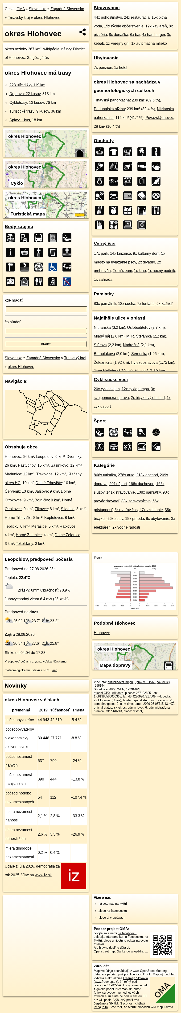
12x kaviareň (156, 26)
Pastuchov (27, 465)
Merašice (39, 526)
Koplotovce (53, 518)
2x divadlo (146, 262)
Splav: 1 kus (19, 120)
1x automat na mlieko (149, 43)
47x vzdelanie (151, 510)
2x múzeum (122, 271)
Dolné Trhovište (49, 483)
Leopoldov (44, 457)
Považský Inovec (159, 118)
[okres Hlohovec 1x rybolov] (157, 446)
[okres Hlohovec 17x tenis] (143, 432)
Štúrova (100, 345)
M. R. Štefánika (139, 336)
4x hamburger (153, 35)
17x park (101, 253)
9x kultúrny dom (146, 253)
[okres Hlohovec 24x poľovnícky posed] (54, 281)
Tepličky (11, 526)
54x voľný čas (126, 510)
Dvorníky (73, 457)
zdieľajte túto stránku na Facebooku (118, 936)
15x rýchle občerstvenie (124, 26)
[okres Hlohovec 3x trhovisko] (129, 181)
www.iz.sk (43, 875)
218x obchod (147, 475)
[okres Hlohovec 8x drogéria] (157, 151)
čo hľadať (13, 322)
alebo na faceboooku (113, 910)
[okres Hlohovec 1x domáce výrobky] (157, 210)
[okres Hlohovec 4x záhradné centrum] (157, 166)
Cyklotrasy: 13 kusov (26, 103)
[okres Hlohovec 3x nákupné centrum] (143, 181)
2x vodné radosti (126, 527)
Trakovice (44, 474)
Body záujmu (19, 226)
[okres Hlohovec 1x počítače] (129, 224)
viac (54, 670)
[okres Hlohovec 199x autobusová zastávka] (40, 237)
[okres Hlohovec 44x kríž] (68, 252)
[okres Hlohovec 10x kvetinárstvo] (143, 151)
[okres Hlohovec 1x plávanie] (143, 446)
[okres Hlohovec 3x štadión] (115, 446)
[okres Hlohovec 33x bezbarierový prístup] (54, 267)
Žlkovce (41, 509)
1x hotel (120, 68)
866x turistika (105, 475)
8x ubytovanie (157, 519)
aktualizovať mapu (120, 682)
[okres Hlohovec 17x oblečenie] (115, 151)
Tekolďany (24, 544)
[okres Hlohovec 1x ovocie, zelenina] (115, 210)
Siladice (67, 509)
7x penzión (103, 68)
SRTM (113, 1003)
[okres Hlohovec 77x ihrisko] (68, 237)
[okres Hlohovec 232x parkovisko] (26, 237)
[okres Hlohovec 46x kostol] (40, 252)
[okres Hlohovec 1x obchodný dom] (115, 224)
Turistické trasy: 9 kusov (29, 111)
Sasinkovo (59, 465)
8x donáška (118, 35)
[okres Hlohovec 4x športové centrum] (101, 446)
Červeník (12, 491)
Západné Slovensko (67, 9)
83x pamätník (105, 304)
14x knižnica (120, 253)
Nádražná (131, 345)
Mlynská (141, 371)
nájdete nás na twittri (113, 903)
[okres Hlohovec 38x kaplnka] (26, 267)
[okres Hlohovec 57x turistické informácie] (12, 252)
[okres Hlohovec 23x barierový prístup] (68, 281)
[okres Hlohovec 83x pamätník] (54, 237)
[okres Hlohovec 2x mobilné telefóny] (101, 210)
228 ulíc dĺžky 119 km (27, 85)
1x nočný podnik (161, 271)
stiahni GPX (102, 693)
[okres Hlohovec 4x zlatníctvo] (101, 181)
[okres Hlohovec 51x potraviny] (26, 252)
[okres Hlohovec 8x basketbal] (157, 432)
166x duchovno (141, 484)
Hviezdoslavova (144, 362)
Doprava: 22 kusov (25, 94)
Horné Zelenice (29, 535)
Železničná (103, 362)
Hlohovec (13, 457)
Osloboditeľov (138, 327)
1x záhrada (103, 279)
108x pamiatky (149, 492)
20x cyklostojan (107, 389)
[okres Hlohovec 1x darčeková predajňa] (129, 210)
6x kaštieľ (164, 304)
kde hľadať (14, 300)
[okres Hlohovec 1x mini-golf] (129, 446)
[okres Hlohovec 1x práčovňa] (143, 224)
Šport (100, 420)
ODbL (147, 974)
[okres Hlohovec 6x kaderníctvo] (115, 166)
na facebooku (127, 933)
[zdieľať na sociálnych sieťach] (83, 32)
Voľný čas (104, 243)
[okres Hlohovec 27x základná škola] (12, 281)
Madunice (13, 474)
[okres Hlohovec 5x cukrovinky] (143, 166)
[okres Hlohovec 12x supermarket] (129, 151)
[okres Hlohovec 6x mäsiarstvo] (129, 166)
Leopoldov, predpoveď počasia (39, 559)
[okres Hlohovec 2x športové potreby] (101, 195)
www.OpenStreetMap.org (150, 971)
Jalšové (41, 491)
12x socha (126, 304)
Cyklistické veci (111, 379)
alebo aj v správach (112, 917)
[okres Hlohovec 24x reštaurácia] (40, 281)
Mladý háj (102, 336)
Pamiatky (104, 293)
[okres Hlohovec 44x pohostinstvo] (54, 252)
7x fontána (146, 304)
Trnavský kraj (19, 18)
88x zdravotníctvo (136, 501)
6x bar (135, 35)
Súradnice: (101, 689)
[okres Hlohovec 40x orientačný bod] (12, 267)
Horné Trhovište (18, 518)
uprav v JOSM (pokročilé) (152, 682)
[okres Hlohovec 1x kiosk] (101, 224)
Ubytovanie (106, 57)
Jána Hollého (105, 371)
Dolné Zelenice (67, 535)
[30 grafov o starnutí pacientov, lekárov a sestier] (135, 609)
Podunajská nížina (109, 109)
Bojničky (42, 500)
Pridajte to (101, 1007)
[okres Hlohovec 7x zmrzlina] (101, 166)
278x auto (126, 475)
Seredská (139, 354)
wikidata (117, 693)
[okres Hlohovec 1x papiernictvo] (143, 210)
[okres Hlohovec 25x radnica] (26, 281)
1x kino (140, 271)
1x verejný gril (117, 43)
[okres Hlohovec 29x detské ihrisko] (68, 267)
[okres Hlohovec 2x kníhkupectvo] (143, 195)
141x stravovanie (120, 492)
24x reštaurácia (137, 17)
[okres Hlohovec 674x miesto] (12, 237)
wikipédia (51, 49)
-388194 (99, 685)
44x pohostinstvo (108, 17)
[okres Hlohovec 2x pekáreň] (157, 195)
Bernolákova (104, 354)
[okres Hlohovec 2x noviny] (129, 195)
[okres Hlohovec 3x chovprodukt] (157, 181)
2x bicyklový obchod (148, 398)
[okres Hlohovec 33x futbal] (40, 267)
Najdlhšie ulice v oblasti (119, 318)
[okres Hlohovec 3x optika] (115, 181)
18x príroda (134, 519)
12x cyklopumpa (135, 389)
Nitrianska (102, 327)
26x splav (115, 519)
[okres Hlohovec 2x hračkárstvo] (115, 195)
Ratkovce (67, 526)
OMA (20, 9)
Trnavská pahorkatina (112, 100)
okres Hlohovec (47, 18)
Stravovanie (107, 7)
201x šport (118, 484)
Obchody (104, 140)
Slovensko (37, 9)
